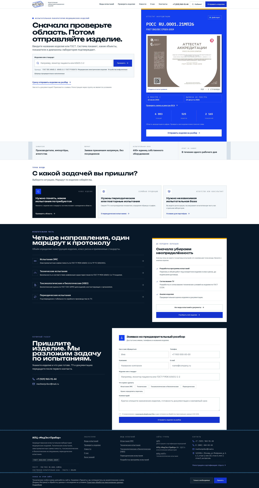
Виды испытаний (106, 4)
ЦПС (158, 441)
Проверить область (43, 213)
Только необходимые (201, 480)
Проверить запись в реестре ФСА (160, 105)
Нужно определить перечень (132, 391)
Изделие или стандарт (44, 57)
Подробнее (37, 485)
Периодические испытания (131, 455)
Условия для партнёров (176, 213)
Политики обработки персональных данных (105, 482)
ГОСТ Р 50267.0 (71, 69)
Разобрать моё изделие (188, 315)
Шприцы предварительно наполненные (49, 74)
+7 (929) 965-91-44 (180, 4)
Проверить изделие (126, 4)
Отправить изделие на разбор (182, 133)
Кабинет (198, 4)
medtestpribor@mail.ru (47, 383)
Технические (142, 387)
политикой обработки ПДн (144, 414)
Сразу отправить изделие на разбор (50, 82)
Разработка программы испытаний (134, 459)
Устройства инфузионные (117, 69)
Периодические (189, 387)
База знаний (89, 457)
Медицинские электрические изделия (92, 69)
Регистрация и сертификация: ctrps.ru (208, 465)
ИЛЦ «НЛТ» (161, 453)
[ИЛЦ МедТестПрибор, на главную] (38, 4)
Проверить (121, 63)
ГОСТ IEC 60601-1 (49, 69)
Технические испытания (130, 445)
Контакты (163, 4)
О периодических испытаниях (113, 213)
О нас (152, 4)
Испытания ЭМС (127, 387)
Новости (142, 4)
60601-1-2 (60, 69)
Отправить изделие (216, 4)
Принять (220, 480)
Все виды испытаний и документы (188, 307)
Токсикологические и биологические (165, 387)
